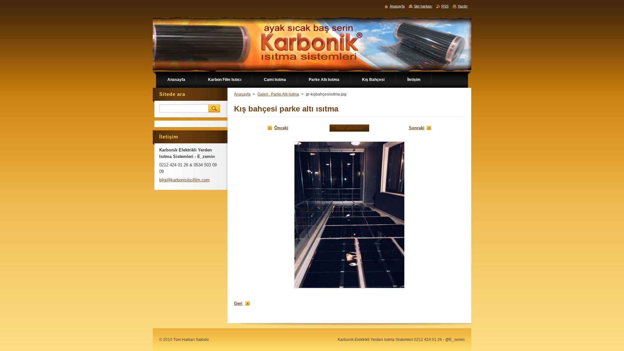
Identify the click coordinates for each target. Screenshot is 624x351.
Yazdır (463, 6)
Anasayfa (242, 94)
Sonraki (416, 127)
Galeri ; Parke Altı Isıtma (278, 94)
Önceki (281, 127)
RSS (444, 6)
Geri (238, 303)
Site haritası (423, 6)
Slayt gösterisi (349, 128)
